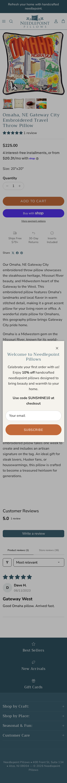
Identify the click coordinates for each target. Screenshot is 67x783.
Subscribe (33, 430)
